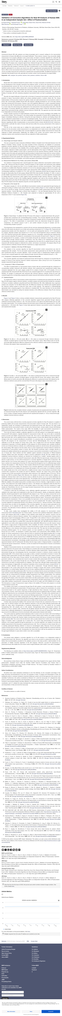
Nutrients (10, 5)
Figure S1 (23, 194)
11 (50, 122)
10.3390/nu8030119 (30, 5)
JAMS (3, 979)
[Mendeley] (19, 850)
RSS (28, 941)
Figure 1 (42, 187)
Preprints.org (5, 971)
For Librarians (35, 955)
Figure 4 (21, 305)
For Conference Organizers (38, 961)
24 (10, 553)
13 (43, 171)
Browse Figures (17, 45)
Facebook (34, 970)
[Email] (3, 850)
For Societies (35, 959)
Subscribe (5, 998)
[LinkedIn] (8, 850)
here (13, 886)
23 (38, 523)
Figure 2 (6, 298)
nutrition (37, 75)
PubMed (51, 704)
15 (38, 288)
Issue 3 (22, 5)
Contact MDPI (5, 955)
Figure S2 (20, 475)
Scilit (3, 973)
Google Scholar (20, 700)
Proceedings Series (6, 981)
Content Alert (34, 941)
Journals (4, 5)
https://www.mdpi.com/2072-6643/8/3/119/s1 (35, 651)
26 (11, 619)
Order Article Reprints (52, 11)
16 (10, 512)
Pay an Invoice (5, 951)
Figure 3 (13, 298)
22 (19, 512)
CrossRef (45, 704)
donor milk (44, 75)
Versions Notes (28, 45)
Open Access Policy (7, 953)
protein (20, 75)
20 (16, 512)
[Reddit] (17, 850)
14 (44, 171)
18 (13, 512)
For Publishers (35, 957)
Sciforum (4, 968)
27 (31, 620)
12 (52, 122)
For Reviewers (35, 951)
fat (16, 75)
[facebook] (11, 850)
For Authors (35, 949)
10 (48, 122)
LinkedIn (34, 968)
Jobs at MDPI (5, 957)
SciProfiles (4, 975)
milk (9, 75)
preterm (32, 75)
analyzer (13, 75)
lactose (25, 75)
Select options (6, 992)
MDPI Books (5, 970)
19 (15, 512)
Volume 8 (16, 5)
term (28, 75)
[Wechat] (14, 850)
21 (18, 512)
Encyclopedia (5, 977)
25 (24, 571)
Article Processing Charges (8, 949)
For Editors (34, 953)
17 (11, 512)
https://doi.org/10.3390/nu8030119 (24, 36)
